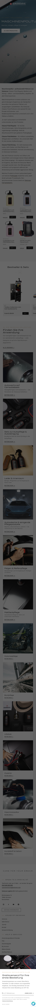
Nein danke (6, 1004)
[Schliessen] (33, 958)
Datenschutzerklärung (7, 1001)
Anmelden (28, 993)
